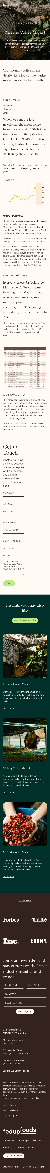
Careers (20, 1148)
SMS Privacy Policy (11, 1167)
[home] (12, 5)
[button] (44, 5)
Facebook (7, 106)
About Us (7, 1148)
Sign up (27, 1011)
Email (5, 113)
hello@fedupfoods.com (13, 1061)
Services (37, 1141)
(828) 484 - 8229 (11, 1064)
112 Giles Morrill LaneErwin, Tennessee (13, 1041)
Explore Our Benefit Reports (16, 1071)
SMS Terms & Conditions (33, 1167)
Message (7, 556)
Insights (31, 1148)
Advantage (23, 1141)
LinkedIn (7, 109)
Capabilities (8, 1141)
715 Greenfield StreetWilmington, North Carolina (15, 1052)
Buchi (38, 1098)
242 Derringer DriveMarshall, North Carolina (14, 1031)
